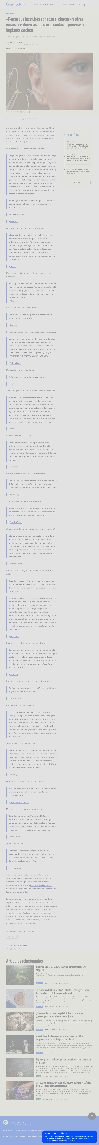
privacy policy (71, 1138)
